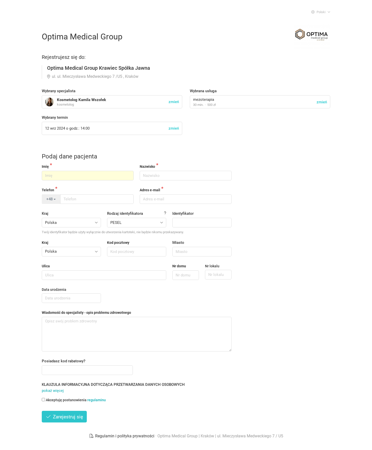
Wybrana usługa (203, 91)
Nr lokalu (212, 266)
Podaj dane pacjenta (69, 156)
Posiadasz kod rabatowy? (63, 361)
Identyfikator (183, 213)
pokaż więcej (53, 390)
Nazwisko (147, 166)
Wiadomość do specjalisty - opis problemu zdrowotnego (86, 313)
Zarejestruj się (67, 417)
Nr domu (179, 266)
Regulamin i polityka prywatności (124, 436)
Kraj (45, 213)
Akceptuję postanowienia (76, 400)
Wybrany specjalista (58, 91)
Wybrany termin (55, 117)
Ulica (46, 266)
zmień (322, 102)
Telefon (48, 190)
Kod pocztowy (118, 243)
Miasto (178, 242)
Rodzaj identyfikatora (125, 213)
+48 (50, 199)
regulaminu (96, 400)
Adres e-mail (150, 190)
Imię (45, 166)
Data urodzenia (54, 290)
